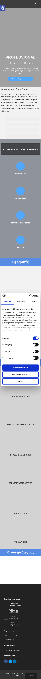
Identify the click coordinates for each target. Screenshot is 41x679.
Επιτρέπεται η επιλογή (20, 374)
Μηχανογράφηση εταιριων (20, 424)
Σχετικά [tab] (33, 301)
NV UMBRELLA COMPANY (14, 650)
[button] (3, 572)
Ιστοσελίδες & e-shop (20, 455)
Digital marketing (20, 396)
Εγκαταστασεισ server (20, 483)
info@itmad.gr (14, 625)
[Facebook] (6, 661)
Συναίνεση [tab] (7, 301)
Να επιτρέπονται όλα (20, 367)
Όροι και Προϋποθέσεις (13, 636)
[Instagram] (15, 661)
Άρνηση (20, 381)
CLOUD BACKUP (20, 514)
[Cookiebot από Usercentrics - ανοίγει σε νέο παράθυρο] (29, 295)
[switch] (36, 344)
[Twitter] (10, 661)
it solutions (20, 542)
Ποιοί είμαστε (10, 639)
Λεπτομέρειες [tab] (20, 301)
